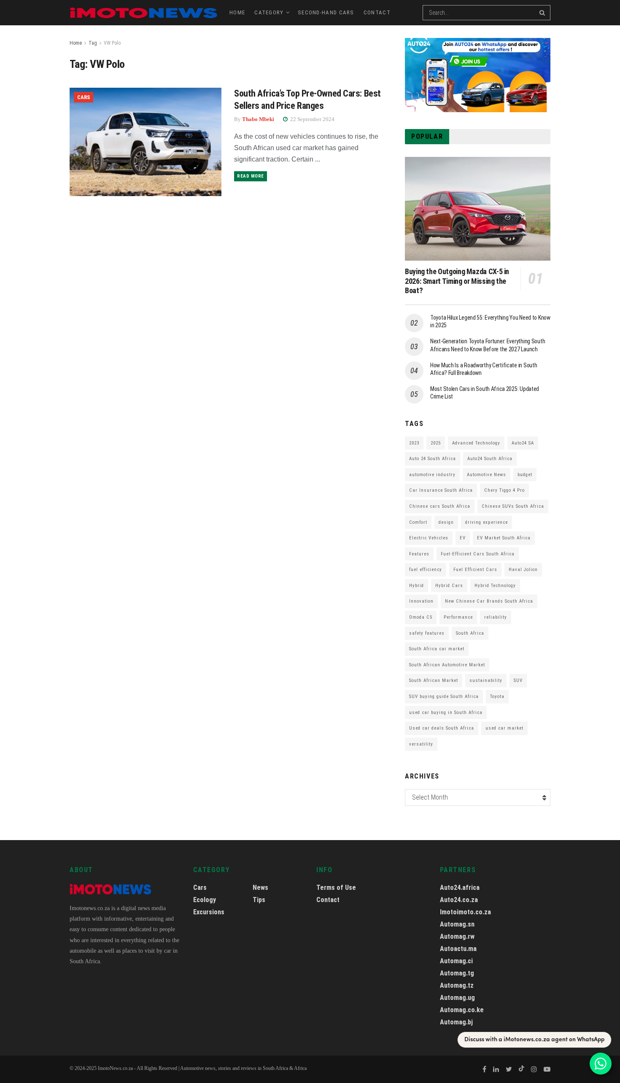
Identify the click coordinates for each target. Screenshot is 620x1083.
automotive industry (432, 474)
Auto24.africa (460, 888)
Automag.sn (457, 924)
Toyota (497, 696)
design (446, 522)
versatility (421, 744)
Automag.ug (457, 998)
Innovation (421, 601)
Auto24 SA (523, 443)
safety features (427, 633)
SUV (518, 680)
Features (419, 554)
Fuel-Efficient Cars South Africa (478, 554)
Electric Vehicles (428, 538)
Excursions (208, 912)
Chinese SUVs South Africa (513, 506)
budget (525, 474)
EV (463, 538)
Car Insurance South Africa (441, 490)
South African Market (433, 680)
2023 (414, 443)
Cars (83, 97)
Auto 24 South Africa (432, 458)
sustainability (485, 680)
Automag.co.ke (462, 1010)
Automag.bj (456, 1022)
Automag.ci (456, 961)
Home (237, 12)
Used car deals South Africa (441, 728)
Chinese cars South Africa (439, 506)
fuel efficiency (425, 569)
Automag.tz (457, 985)
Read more (250, 176)
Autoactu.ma (458, 949)
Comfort (418, 522)
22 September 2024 (311, 119)
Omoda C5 (420, 617)
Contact (377, 12)
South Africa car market (436, 649)
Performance (458, 617)
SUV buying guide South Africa (444, 696)
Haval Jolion (523, 569)
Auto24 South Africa (489, 458)
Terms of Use (336, 888)
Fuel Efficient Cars (475, 569)
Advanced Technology (476, 443)
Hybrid (416, 585)
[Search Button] (542, 12)
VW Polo (112, 43)
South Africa (470, 633)
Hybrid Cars (449, 585)
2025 (436, 443)
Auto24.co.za (459, 900)
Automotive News (486, 474)
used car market (504, 728)
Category (268, 12)
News (260, 888)
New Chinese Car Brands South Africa (489, 601)
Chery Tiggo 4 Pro (504, 490)
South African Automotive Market (447, 665)
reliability (495, 617)
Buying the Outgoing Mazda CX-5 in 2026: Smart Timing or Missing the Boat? (457, 281)
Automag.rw (457, 936)
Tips (259, 900)
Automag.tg (457, 973)
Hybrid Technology (495, 585)
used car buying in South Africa (446, 712)
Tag (93, 43)
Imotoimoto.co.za (465, 912)
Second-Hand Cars (326, 12)
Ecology (204, 900)
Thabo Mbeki (258, 119)
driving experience (486, 522)
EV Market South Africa (504, 538)
